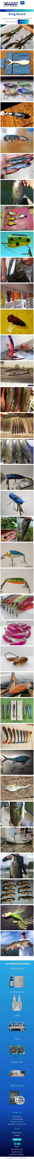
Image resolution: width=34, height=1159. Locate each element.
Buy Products (17, 1133)
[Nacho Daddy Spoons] (17, 607)
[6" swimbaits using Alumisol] (17, 400)
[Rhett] (17, 944)
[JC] (17, 788)
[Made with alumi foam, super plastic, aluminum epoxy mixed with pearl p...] (17, 218)
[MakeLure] (17, 762)
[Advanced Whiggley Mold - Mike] (17, 63)
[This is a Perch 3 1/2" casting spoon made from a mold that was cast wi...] (17, 581)
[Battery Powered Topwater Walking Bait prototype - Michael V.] (17, 529)
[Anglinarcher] (17, 892)
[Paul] (17, 736)
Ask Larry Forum (17, 1149)
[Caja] (17, 918)
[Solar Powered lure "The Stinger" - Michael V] (17, 244)
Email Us (18, 1117)
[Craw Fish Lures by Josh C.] (17, 37)
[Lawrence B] (17, 115)
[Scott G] (17, 89)
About (17, 1147)
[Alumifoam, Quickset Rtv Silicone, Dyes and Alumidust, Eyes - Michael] (17, 296)
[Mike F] (17, 866)
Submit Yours (23, 22)
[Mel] (17, 710)
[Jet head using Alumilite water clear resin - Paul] (17, 348)
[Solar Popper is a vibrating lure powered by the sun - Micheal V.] (17, 503)
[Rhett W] (17, 166)
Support (17, 1135)
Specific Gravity (17, 1152)
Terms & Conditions (17, 1154)
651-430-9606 (18, 1119)
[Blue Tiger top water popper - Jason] (17, 477)
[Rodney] (17, 814)
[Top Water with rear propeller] (17, 270)
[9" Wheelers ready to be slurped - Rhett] (17, 426)
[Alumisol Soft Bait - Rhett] (17, 451)
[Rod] (17, 840)
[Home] (11, 4)
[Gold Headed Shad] (17, 555)
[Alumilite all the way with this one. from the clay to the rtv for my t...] (17, 374)
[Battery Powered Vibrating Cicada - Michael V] (17, 322)
